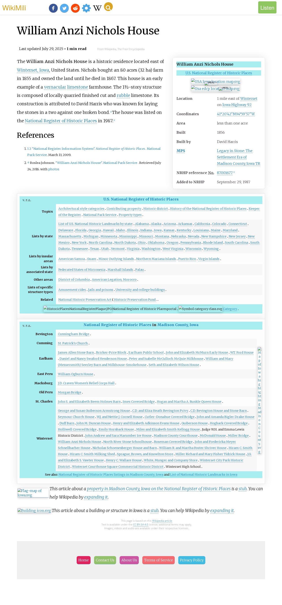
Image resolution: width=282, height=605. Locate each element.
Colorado (219, 224)
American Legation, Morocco (114, 280)
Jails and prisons (100, 290)
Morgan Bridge (69, 392)
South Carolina (236, 243)
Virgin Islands (208, 259)
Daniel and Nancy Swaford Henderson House (93, 359)
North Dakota (125, 243)
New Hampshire (213, 236)
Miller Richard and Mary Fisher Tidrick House (210, 454)
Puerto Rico (187, 259)
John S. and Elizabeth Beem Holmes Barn (89, 402)
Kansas (169, 230)
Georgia (95, 230)
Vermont (118, 249)
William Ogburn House (75, 374)
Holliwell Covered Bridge (77, 429)
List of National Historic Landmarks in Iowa (203, 475)
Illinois (132, 230)
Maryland (230, 230)
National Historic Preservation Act (84, 300)
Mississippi (128, 236)
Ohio (142, 243)
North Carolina (100, 243)
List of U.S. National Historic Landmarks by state (95, 224)
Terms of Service (158, 560)
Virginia (133, 249)
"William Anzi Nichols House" (79, 163)
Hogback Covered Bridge (229, 423)
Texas (94, 249)
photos (53, 169)
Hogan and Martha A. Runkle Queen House (189, 402)
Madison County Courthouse (176, 436)
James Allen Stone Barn (76, 352)
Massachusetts (69, 236)
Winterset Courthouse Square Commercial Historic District (117, 467)
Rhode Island (213, 243)
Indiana (146, 230)
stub (243, 488)
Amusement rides (72, 290)
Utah (105, 249)
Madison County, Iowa (178, 325)
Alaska (156, 224)
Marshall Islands (120, 270)
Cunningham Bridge (73, 334)
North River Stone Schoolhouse (127, 442)
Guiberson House (195, 423)
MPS (180, 150)
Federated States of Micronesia (81, 270)
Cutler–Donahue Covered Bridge (170, 417)
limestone (77, 87)
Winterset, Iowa (33, 70)
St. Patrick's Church (73, 343)
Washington (151, 249)
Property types (130, 215)
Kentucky (184, 230)
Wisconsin (193, 249)
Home (83, 560)
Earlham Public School (146, 352)
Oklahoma (156, 243)
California (202, 224)
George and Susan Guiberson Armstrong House (94, 411)
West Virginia (173, 249)
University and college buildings (140, 290)
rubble (123, 95)
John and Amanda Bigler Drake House (225, 417)
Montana (162, 236)
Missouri (146, 236)
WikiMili (14, 7)
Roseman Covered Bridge (173, 442)
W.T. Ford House (242, 352)
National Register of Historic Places (61, 120)
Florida (80, 230)
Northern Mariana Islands (156, 259)
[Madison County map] (259, 452)
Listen (267, 7)
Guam (91, 259)
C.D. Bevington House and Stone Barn (218, 411)
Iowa (157, 230)
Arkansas (185, 224)
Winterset (248, 98)
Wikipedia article (162, 521)
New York (79, 243)
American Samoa (71, 259)
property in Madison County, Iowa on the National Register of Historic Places (159, 488)
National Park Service (120, 163)
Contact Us (105, 560)
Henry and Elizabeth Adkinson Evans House (146, 423)
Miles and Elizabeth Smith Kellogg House (168, 429)
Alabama (142, 224)
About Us (129, 560)
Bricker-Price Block (111, 352)
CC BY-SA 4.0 (140, 524)
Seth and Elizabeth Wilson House (174, 365)
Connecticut (237, 224)
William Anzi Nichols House (79, 442)
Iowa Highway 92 (237, 104)
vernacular (55, 87)
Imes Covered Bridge (139, 402)
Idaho (120, 230)
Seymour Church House (76, 417)
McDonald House (213, 436)
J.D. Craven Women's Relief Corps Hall (86, 383)
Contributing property (124, 209)
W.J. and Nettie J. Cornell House (120, 417)
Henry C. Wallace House (124, 460)
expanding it (96, 497)
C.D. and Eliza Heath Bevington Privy (160, 411)
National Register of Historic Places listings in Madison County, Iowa (111, 475)
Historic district (155, 209)
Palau (139, 270)
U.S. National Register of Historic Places (219, 73)
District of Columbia (74, 280)
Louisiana (201, 230)
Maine (216, 230)
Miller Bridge (238, 436)
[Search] (108, 6)
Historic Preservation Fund (135, 300)
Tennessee (80, 249)
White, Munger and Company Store (171, 460)
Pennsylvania (190, 243)
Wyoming (211, 249)
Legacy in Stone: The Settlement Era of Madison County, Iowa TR (238, 157)
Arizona (169, 224)
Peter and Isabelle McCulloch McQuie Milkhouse (166, 359)
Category (230, 309)
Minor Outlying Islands (116, 259)
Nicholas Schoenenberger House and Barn (125, 448)
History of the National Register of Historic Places (208, 209)
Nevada (193, 236)
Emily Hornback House (116, 429)
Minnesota (108, 236)
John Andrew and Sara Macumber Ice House (118, 436)
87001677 (225, 173)
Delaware (65, 230)
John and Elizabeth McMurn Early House (197, 352)
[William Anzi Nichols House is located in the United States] (215, 88)
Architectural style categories (81, 209)
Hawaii (108, 230)
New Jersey (237, 236)
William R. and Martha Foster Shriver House (192, 448)
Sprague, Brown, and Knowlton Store (145, 454)
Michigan (90, 236)
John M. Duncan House (93, 423)
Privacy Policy (192, 560)
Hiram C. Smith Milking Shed (92, 454)
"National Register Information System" (63, 149)
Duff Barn (66, 423)
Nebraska (178, 236)
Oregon (172, 243)
